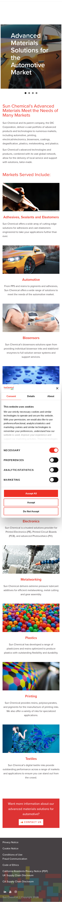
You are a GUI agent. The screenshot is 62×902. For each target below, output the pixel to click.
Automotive (31, 280)
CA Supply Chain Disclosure (18, 881)
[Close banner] (57, 388)
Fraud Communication (15, 858)
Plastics (31, 638)
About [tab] (50, 396)
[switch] (53, 460)
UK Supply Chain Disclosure (18, 875)
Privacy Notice (10, 842)
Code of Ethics (11, 865)
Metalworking (31, 579)
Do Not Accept (31, 511)
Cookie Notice (10, 848)
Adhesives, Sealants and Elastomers (31, 217)
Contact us (32, 822)
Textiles (31, 759)
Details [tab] (31, 396)
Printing (31, 696)
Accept (31, 502)
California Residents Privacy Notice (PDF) (25, 871)
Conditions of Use (12, 854)
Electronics (31, 521)
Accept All (31, 493)
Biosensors (31, 338)
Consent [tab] (11, 396)
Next (57, 59)
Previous (5, 59)
